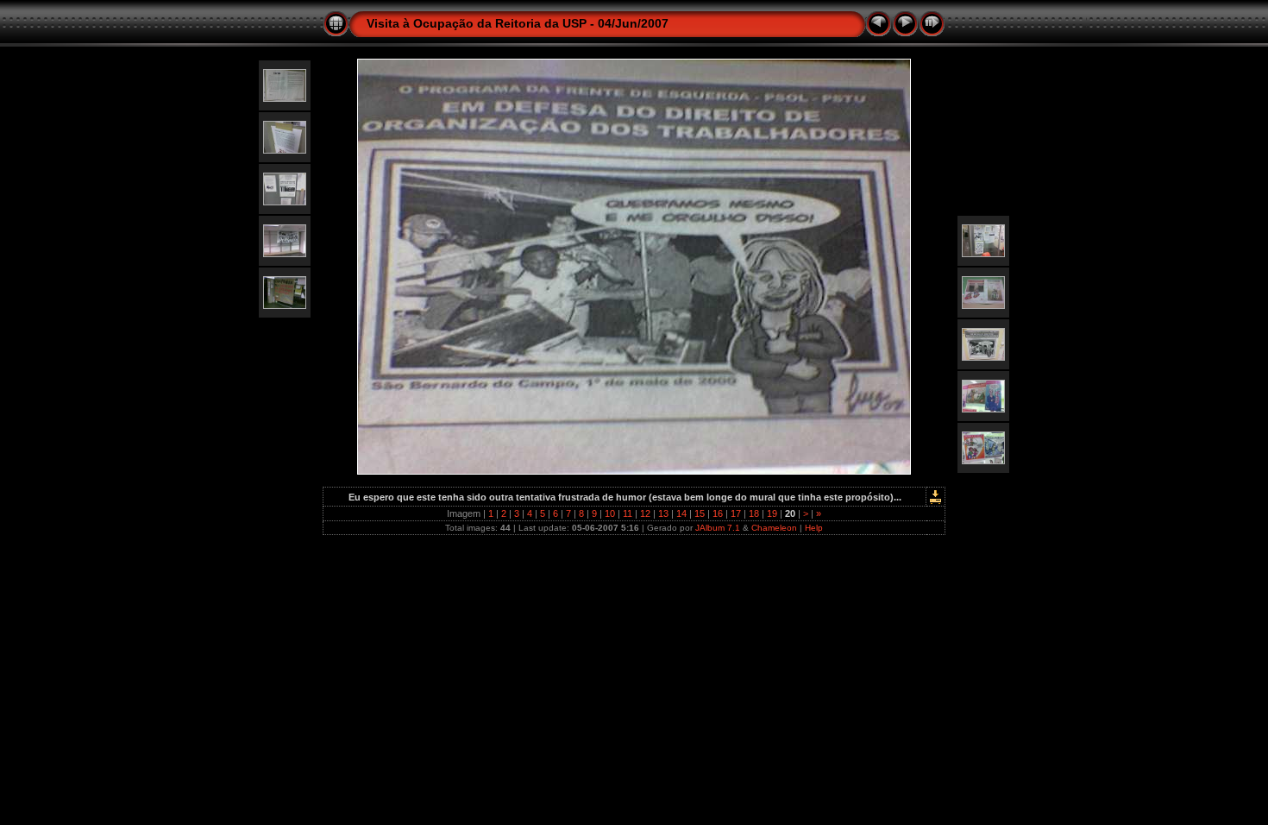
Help (814, 527)
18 (754, 513)
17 (736, 513)
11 (627, 513)
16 (717, 513)
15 (699, 513)
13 (663, 513)
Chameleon (774, 527)
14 (681, 513)
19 (772, 513)
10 (610, 513)
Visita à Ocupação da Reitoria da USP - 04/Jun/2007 (518, 23)
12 (645, 513)
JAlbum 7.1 (717, 527)
